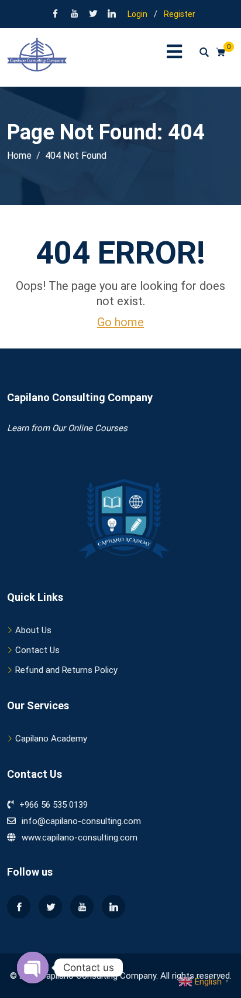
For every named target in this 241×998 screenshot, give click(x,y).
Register (179, 14)
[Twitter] (50, 906)
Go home (120, 322)
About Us (33, 630)
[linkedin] (112, 14)
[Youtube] (82, 906)
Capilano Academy (51, 738)
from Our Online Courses (78, 428)
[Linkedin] (113, 906)
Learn (18, 428)
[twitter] (93, 14)
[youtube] (74, 14)
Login (137, 14)
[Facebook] (55, 14)
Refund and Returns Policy (66, 670)
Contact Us (37, 650)
